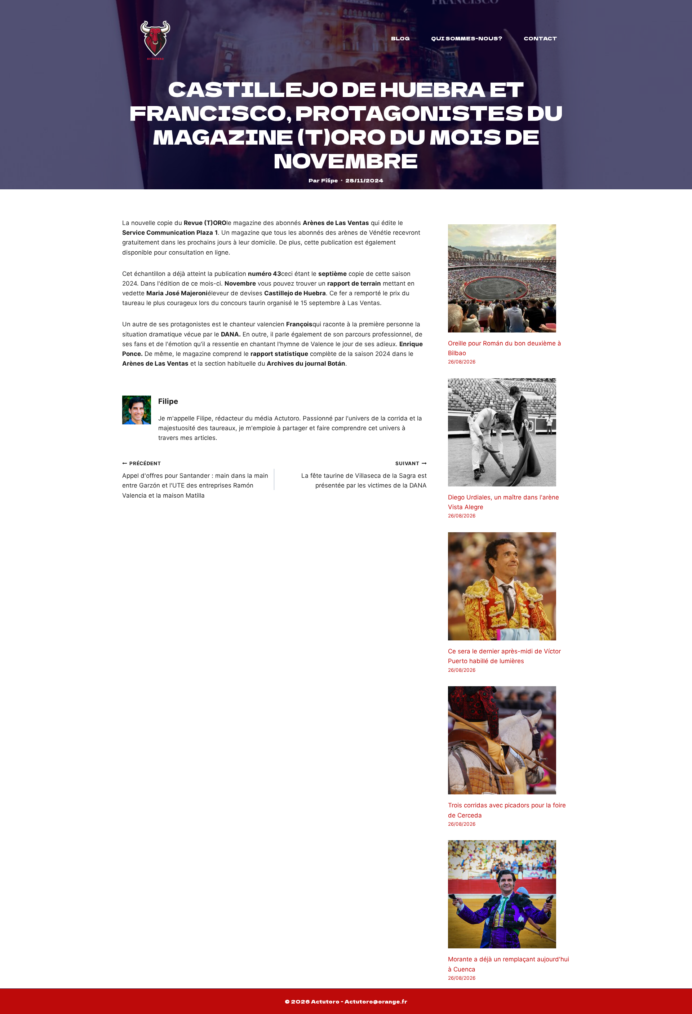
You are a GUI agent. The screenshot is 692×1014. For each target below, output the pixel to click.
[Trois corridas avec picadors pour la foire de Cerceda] (509, 740)
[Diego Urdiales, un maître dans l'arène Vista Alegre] (509, 432)
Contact (540, 38)
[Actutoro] (155, 38)
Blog (400, 38)
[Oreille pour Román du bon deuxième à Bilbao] (509, 278)
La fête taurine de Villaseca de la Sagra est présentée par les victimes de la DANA (363, 474)
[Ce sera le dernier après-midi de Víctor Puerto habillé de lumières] (509, 586)
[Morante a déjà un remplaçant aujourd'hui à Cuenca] (509, 894)
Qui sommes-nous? (466, 38)
